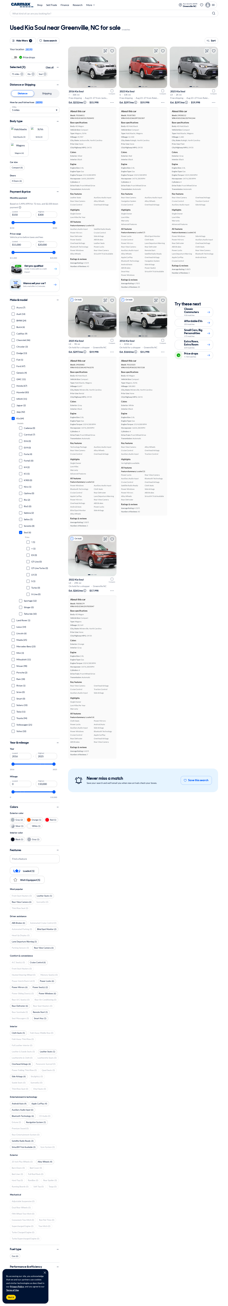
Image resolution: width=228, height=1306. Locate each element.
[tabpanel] (35, 106)
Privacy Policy (17, 1286)
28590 (39, 102)
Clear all (50, 67)
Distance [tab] (22, 93)
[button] (17, 74)
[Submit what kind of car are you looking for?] (213, 13)
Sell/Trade (51, 5)
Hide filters (23, 40)
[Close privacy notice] (44, 1272)
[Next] (112, 67)
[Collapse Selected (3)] (58, 67)
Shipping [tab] (46, 93)
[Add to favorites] (112, 51)
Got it (11, 1297)
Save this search (198, 780)
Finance (65, 5)
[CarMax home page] (22, 5)
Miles (14, 107)
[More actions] (112, 102)
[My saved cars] (202, 5)
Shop (39, 5)
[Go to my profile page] (211, 5)
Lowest (15, 211)
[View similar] (105, 51)
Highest (41, 211)
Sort (213, 40)
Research (78, 5)
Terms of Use (12, 1290)
